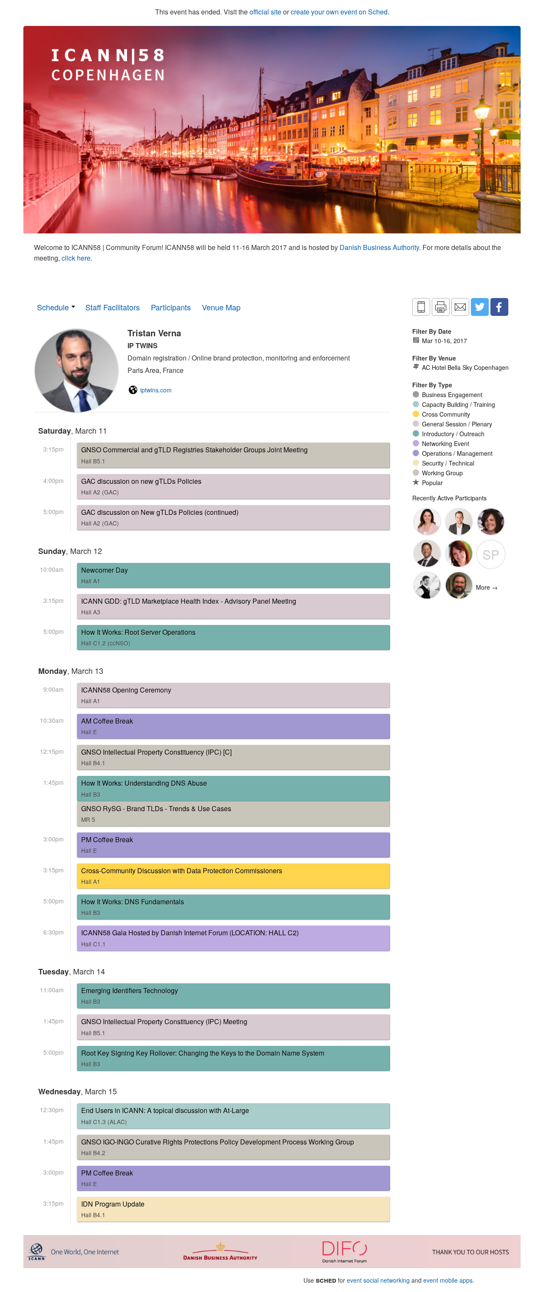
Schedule (53, 306)
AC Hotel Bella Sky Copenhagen (465, 367)
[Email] (460, 307)
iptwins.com (156, 390)
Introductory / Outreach (453, 433)
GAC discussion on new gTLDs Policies (141, 486)
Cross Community (446, 414)
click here (76, 258)
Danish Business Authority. (381, 247)
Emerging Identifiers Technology (129, 995)
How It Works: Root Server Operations (138, 637)
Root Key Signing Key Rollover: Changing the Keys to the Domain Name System (202, 1058)
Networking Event (445, 443)
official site (265, 12)
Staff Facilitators (112, 306)
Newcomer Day (104, 575)
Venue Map (221, 306)
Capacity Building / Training (458, 404)
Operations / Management (457, 453)
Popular (432, 482)
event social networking (378, 1280)
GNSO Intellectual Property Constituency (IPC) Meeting (164, 1026)
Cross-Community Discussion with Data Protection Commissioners (181, 876)
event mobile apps (448, 1280)
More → (487, 587)
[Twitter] (480, 307)
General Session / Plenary (457, 424)
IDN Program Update (112, 1209)
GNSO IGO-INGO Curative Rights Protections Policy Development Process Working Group (217, 1147)
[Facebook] (499, 307)
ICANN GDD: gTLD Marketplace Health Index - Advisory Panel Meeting (188, 606)
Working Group (442, 473)
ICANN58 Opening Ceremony (126, 695)
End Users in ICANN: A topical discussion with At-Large (165, 1115)
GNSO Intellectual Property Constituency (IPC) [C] (156, 757)
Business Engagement (452, 394)
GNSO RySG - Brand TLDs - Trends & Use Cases (156, 813)
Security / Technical (448, 463)
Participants (171, 306)
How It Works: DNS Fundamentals (132, 907)
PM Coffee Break (107, 845)
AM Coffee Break (107, 726)
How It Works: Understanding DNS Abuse (144, 788)
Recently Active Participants (449, 498)
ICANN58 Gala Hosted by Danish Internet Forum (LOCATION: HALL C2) (190, 938)
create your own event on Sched (339, 12)
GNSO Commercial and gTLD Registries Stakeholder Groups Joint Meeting (194, 455)
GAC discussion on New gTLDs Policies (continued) (159, 517)
